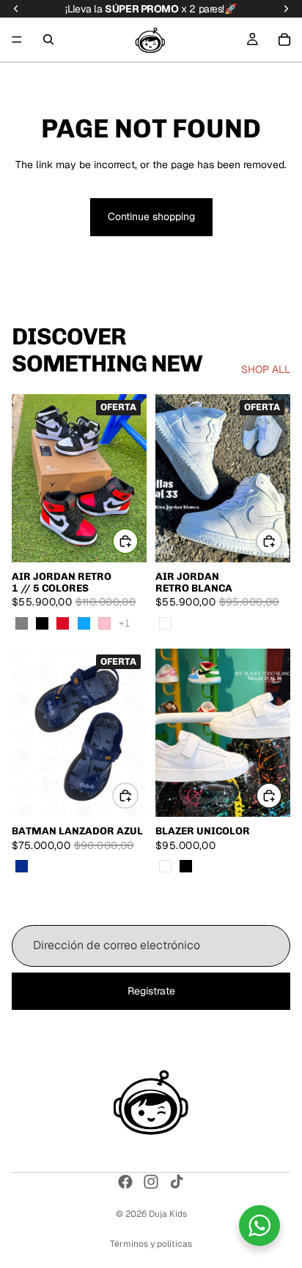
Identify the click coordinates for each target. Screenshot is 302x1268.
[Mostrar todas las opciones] (124, 623)
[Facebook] (125, 1181)
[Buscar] (48, 39)
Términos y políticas (151, 1244)
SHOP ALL (265, 369)
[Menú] (17, 39)
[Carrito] (284, 39)
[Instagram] (151, 1181)
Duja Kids (168, 1214)
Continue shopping (151, 216)
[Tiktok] (176, 1181)
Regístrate (151, 990)
